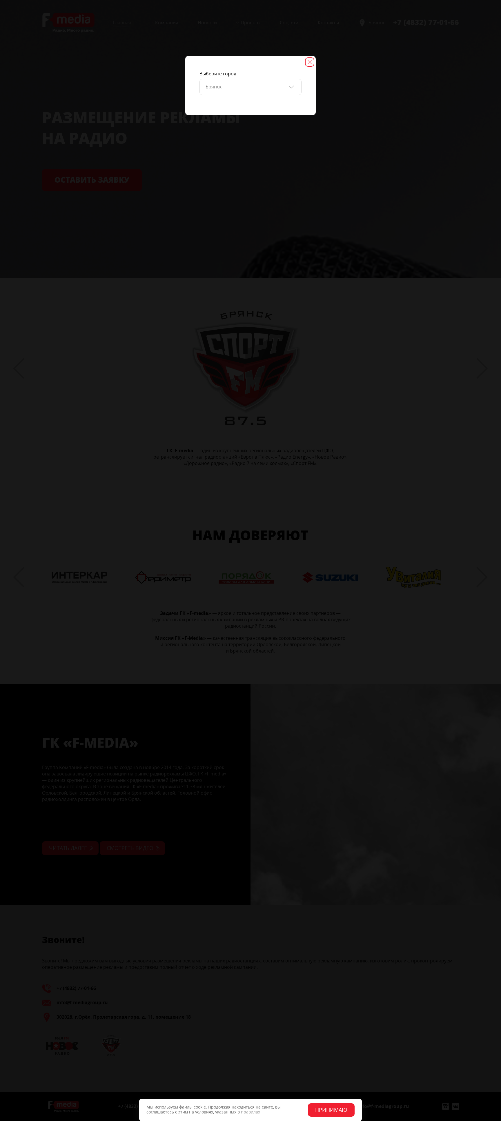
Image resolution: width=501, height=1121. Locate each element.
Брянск (214, 87)
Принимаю (331, 1110)
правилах (250, 1112)
